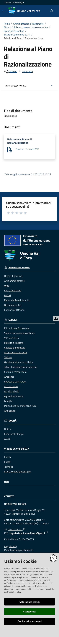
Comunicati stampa (14, 434)
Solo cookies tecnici (30, 602)
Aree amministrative (14, 281)
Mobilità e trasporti (13, 343)
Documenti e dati (12, 305)
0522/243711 (15, 529)
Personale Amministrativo (17, 300)
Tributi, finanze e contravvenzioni (20, 367)
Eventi (7, 457)
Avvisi (7, 439)
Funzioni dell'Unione (14, 310)
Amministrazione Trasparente (28, 23)
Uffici (6, 285)
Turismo (8, 357)
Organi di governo (13, 276)
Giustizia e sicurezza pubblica (18, 362)
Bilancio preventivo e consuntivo (31, 27)
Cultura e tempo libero (15, 372)
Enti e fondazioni (12, 290)
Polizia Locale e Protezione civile (20, 406)
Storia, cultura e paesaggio (17, 471)
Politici (7, 295)
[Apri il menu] (4, 11)
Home (7, 23)
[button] (51, 11)
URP (6, 481)
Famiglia (8, 401)
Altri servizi (9, 410)
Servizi (12, 319)
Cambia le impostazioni (30, 621)
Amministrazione (19, 267)
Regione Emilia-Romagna (14, 2)
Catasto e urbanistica (14, 347)
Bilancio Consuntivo (14, 31)
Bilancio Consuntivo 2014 (17, 34)
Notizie (7, 429)
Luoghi (7, 462)
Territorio (8, 467)
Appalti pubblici (11, 391)
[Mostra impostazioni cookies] (56, 318)
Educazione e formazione (16, 328)
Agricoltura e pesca (13, 396)
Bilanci (7, 27)
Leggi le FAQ (10, 546)
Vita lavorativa (11, 338)
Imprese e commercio (15, 381)
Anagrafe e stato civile (15, 352)
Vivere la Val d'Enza (16, 448)
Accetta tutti (29, 611)
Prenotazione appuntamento (18, 550)
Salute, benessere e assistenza (19, 333)
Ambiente (9, 377)
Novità (12, 420)
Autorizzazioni (11, 386)
